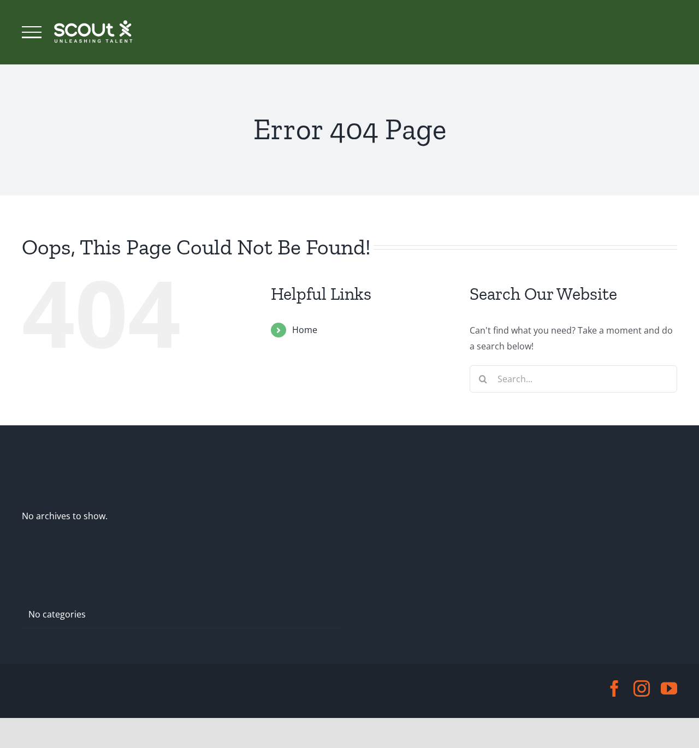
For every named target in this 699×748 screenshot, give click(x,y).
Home (304, 330)
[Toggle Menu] (31, 32)
